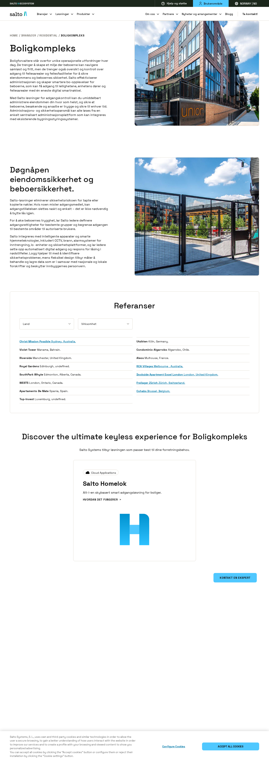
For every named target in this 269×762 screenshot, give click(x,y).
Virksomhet (88, 324)
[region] (134, 746)
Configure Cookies (173, 746)
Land (26, 324)
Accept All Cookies (230, 746)
